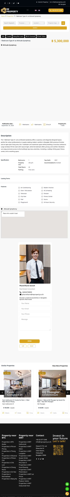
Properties (10, 16)
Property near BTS (9, 436)
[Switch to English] (35, 10)
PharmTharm (24, 286)
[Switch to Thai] (39, 10)
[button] (27, 9)
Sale (3, 36)
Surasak (32, 36)
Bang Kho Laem (18, 36)
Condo (9, 36)
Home (3, 16)
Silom (44, 36)
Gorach (32, 286)
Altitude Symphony (26, 140)
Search (35, 28)
